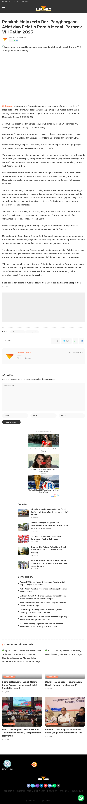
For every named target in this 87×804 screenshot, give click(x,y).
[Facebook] (10, 40)
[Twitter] (12, 40)
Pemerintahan (9, 676)
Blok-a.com (39, 282)
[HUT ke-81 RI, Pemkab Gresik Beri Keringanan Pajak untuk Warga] (23, 539)
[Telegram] (17, 40)
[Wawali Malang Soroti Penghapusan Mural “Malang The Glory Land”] (65, 664)
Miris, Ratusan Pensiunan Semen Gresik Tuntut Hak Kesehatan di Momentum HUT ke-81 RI (49, 512)
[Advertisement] (43, 307)
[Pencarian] (83, 8)
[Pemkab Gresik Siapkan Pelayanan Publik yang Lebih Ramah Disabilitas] (65, 712)
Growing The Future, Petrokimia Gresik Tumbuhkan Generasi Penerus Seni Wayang (48, 550)
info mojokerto (32, 332)
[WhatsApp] (14, 40)
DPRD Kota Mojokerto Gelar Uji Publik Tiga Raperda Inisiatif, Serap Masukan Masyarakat (21, 732)
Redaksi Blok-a (21, 37)
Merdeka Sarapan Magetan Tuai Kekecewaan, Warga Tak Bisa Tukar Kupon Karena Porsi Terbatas (49, 525)
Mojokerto (7, 106)
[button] (81, 798)
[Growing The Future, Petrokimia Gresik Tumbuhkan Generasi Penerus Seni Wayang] (23, 551)
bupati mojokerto (18, 332)
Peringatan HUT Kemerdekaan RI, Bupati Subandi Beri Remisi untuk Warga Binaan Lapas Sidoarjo (49, 563)
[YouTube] (46, 786)
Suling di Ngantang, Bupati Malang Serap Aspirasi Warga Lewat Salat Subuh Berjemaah (19, 685)
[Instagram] (37, 786)
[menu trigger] (4, 8)
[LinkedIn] (41, 786)
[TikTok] (58, 786)
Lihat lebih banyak (75, 352)
